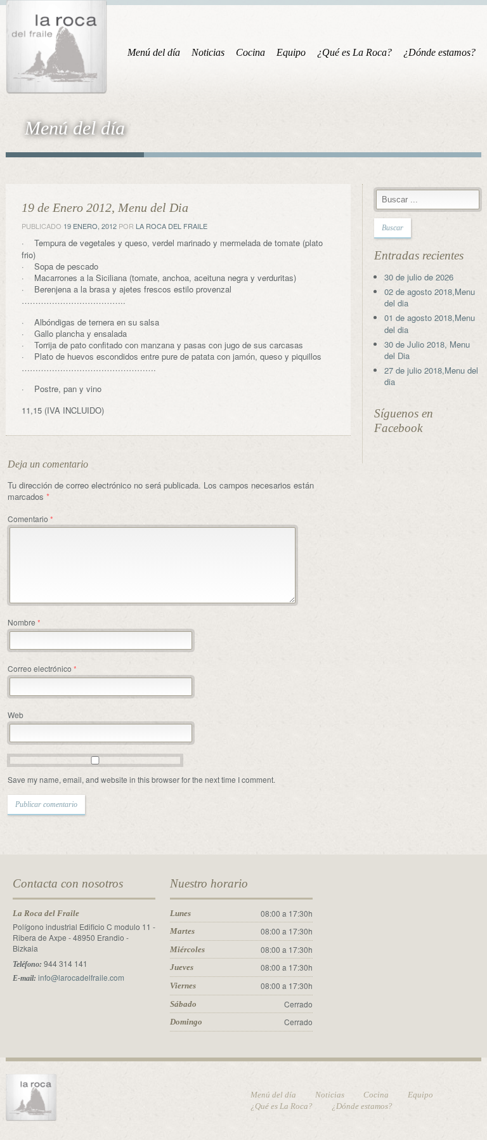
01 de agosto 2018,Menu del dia (429, 323)
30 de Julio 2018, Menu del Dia (427, 350)
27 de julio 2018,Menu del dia (431, 376)
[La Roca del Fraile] (56, 44)
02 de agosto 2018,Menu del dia (429, 297)
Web (15, 714)
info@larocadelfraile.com (81, 977)
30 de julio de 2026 (418, 277)
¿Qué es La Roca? (354, 52)
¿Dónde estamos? (439, 52)
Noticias (208, 52)
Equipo (291, 52)
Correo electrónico (42, 668)
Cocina (250, 52)
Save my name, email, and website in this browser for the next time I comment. (141, 779)
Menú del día (153, 52)
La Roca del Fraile (171, 226)
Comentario (30, 518)
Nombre (24, 622)
